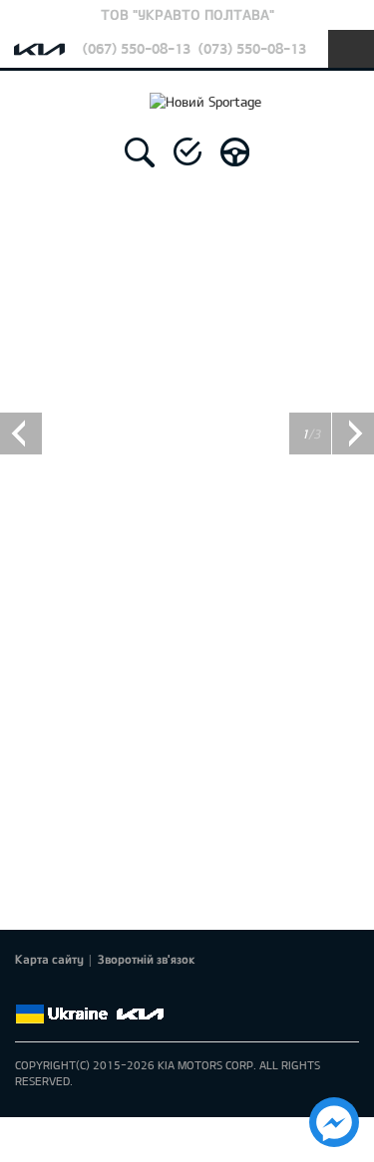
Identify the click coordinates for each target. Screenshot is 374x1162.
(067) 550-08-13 (136, 48)
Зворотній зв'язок (146, 959)
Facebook (27, 991)
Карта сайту (49, 959)
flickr (167, 991)
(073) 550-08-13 (252, 48)
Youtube (111, 991)
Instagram (139, 991)
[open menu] (351, 49)
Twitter (55, 991)
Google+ (83, 991)
